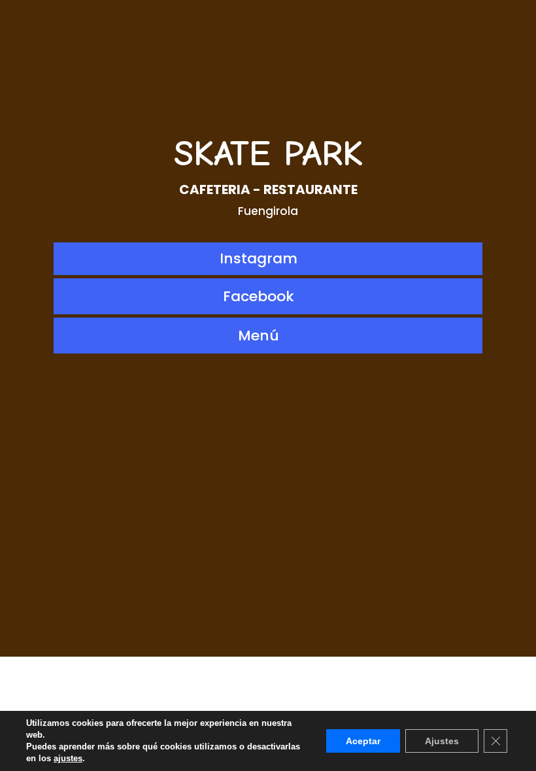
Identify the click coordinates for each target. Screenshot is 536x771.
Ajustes (442, 741)
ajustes (68, 758)
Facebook (258, 296)
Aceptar (363, 741)
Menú (258, 335)
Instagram (258, 258)
